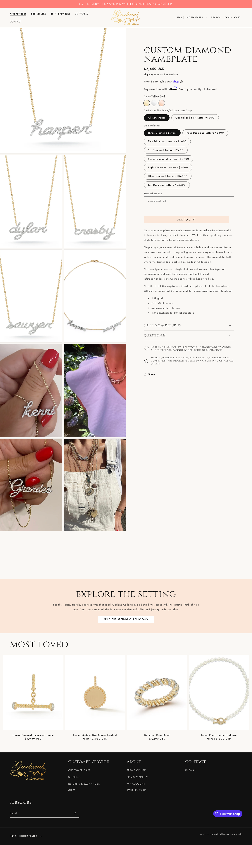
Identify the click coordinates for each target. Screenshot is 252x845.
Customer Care (79, 770)
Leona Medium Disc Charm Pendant (95, 735)
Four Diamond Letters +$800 (205, 132)
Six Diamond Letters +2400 (166, 150)
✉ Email (191, 770)
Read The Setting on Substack (126, 619)
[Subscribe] (75, 813)
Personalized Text (153, 193)
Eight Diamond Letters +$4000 (168, 167)
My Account (136, 783)
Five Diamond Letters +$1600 (167, 141)
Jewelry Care (136, 790)
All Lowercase (157, 117)
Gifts (71, 790)
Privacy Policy (137, 777)
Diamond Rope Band (157, 735)
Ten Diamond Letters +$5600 (167, 184)
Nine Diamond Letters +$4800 (167, 176)
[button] (18, 14)
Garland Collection (219, 834)
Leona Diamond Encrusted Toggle (33, 735)
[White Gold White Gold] (154, 103)
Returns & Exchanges (84, 783)
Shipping (148, 74)
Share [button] (151, 374)
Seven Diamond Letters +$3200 (168, 158)
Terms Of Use (136, 770)
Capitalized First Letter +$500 (195, 117)
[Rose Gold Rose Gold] (161, 103)
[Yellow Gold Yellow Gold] (146, 103)
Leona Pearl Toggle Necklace (219, 735)
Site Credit (237, 834)
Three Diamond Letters (162, 132)
